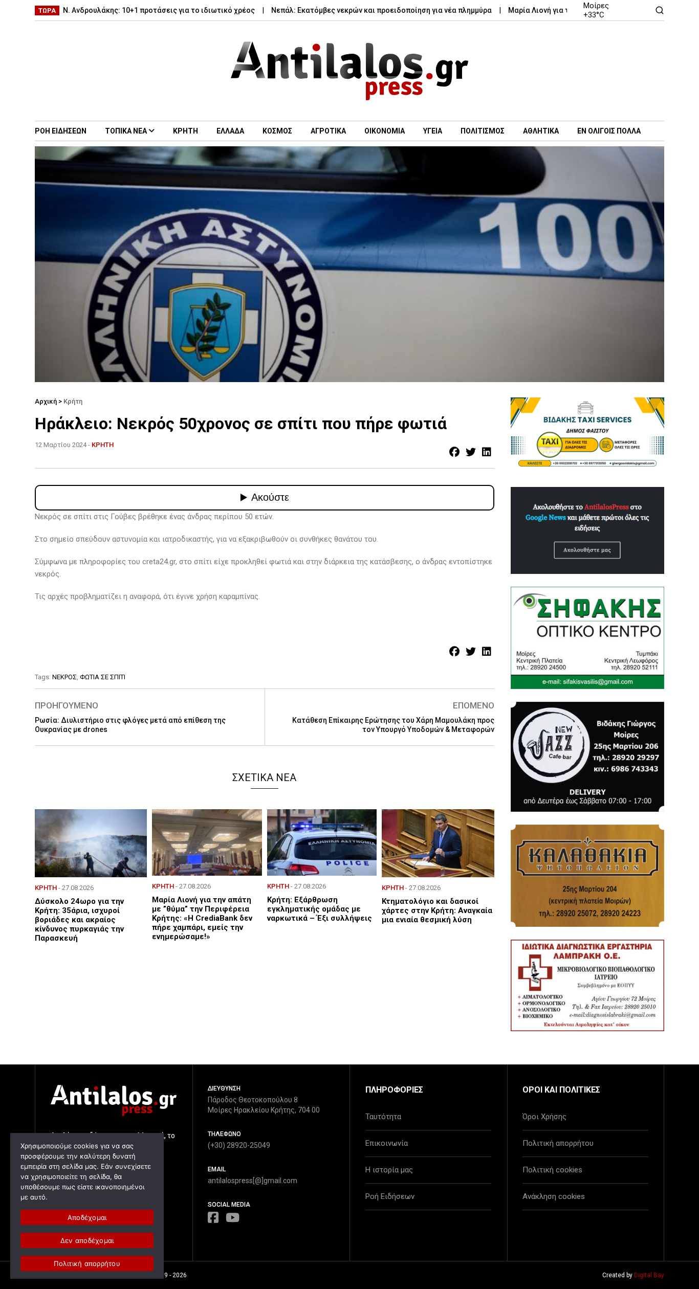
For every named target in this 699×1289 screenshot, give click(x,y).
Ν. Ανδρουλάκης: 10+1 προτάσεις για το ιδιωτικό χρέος (128, 10)
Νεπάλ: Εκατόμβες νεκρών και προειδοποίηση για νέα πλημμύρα (351, 10)
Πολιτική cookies (552, 1169)
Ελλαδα (230, 131)
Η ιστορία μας (389, 1169)
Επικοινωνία (386, 1143)
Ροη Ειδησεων (60, 131)
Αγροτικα (328, 131)
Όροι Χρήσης (544, 1116)
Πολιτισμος (483, 131)
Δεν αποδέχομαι (87, 1240)
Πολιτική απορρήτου (558, 1143)
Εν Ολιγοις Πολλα (609, 131)
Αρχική (46, 401)
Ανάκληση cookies (553, 1196)
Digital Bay (649, 1275)
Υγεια (432, 131)
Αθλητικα (541, 131)
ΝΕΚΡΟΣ (64, 677)
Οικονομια (384, 131)
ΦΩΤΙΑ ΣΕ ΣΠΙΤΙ (102, 677)
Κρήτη (72, 401)
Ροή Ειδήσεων (389, 1196)
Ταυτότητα (383, 1116)
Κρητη (185, 131)
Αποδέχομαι (87, 1217)
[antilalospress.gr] (349, 70)
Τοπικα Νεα (126, 131)
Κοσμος (277, 131)
